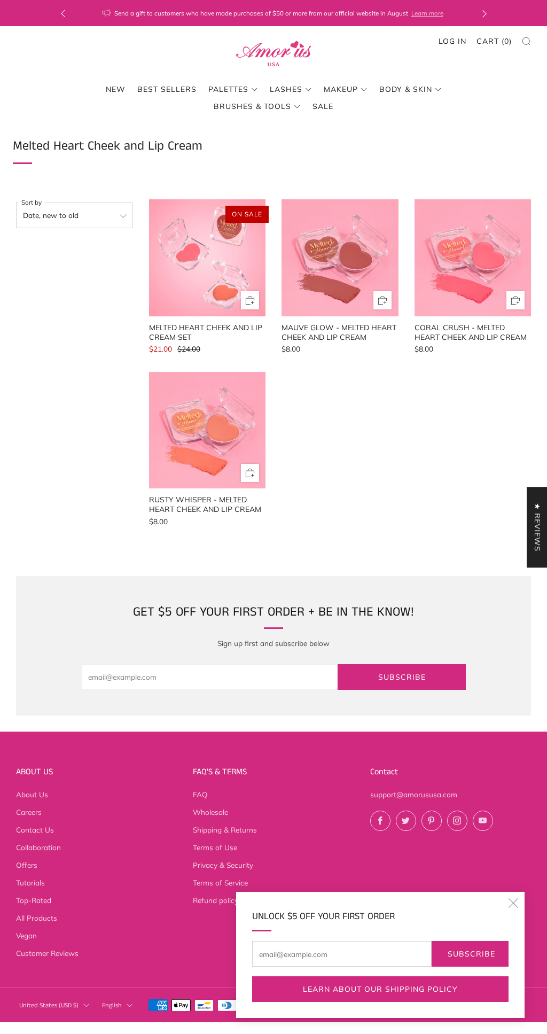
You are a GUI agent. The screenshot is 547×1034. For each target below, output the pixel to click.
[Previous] (63, 13)
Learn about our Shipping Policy (380, 989)
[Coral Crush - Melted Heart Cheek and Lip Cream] (473, 257)
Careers (29, 812)
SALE (322, 106)
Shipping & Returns (225, 829)
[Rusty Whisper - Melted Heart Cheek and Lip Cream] (207, 430)
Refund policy (215, 900)
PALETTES (228, 89)
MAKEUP (341, 89)
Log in (452, 41)
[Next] (484, 13)
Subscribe (471, 954)
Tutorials (30, 882)
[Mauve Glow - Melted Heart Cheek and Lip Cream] (340, 257)
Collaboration (38, 847)
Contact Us (35, 829)
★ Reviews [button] (537, 527)
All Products (36, 917)
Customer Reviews (47, 953)
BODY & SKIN (405, 89)
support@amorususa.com (413, 794)
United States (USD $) (49, 1005)
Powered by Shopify (435, 1027)
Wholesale (210, 812)
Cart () (494, 41)
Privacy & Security (223, 864)
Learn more (427, 13)
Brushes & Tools (252, 106)
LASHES (286, 89)
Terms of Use (215, 847)
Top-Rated (33, 900)
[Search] (526, 41)
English (112, 1005)
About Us (32, 794)
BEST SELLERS (167, 89)
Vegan (26, 935)
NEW (116, 89)
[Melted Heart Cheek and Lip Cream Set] (207, 257)
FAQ (200, 794)
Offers (26, 864)
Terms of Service (220, 882)
